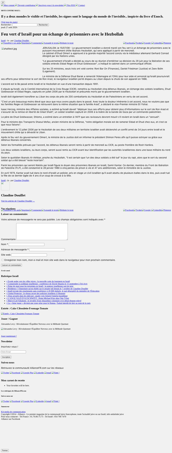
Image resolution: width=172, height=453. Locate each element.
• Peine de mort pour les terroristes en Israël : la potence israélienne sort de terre (39, 286)
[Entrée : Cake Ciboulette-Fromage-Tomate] (20, 313)
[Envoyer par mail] (47, 373)
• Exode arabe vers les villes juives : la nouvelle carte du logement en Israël (38, 281)
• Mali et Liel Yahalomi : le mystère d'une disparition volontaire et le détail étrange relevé (43, 301)
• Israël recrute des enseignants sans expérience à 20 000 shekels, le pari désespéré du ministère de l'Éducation (52, 291)
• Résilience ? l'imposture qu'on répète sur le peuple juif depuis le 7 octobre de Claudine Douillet (47, 288)
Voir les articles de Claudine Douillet (18, 201)
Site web (6, 254)
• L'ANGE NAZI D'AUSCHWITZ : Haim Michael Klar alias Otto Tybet (37, 298)
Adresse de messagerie (15, 249)
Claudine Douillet (21, 40)
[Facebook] (15, 373)
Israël (3, 40)
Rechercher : (6, 25)
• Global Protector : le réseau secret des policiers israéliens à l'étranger (35, 293)
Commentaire (8, 239)
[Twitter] (5, 373)
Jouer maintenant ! (9, 336)
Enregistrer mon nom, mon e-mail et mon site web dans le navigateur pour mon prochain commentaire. (60, 260)
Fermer (5, 451)
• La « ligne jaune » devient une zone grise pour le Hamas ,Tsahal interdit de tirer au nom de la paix (48, 303)
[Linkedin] (39, 373)
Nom (4, 244)
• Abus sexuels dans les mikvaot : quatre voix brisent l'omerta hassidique (37, 296)
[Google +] (27, 373)
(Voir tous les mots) (9, 22)
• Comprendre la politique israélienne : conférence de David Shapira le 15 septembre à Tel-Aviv (46, 284)
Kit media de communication (13, 412)
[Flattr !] (55, 373)
